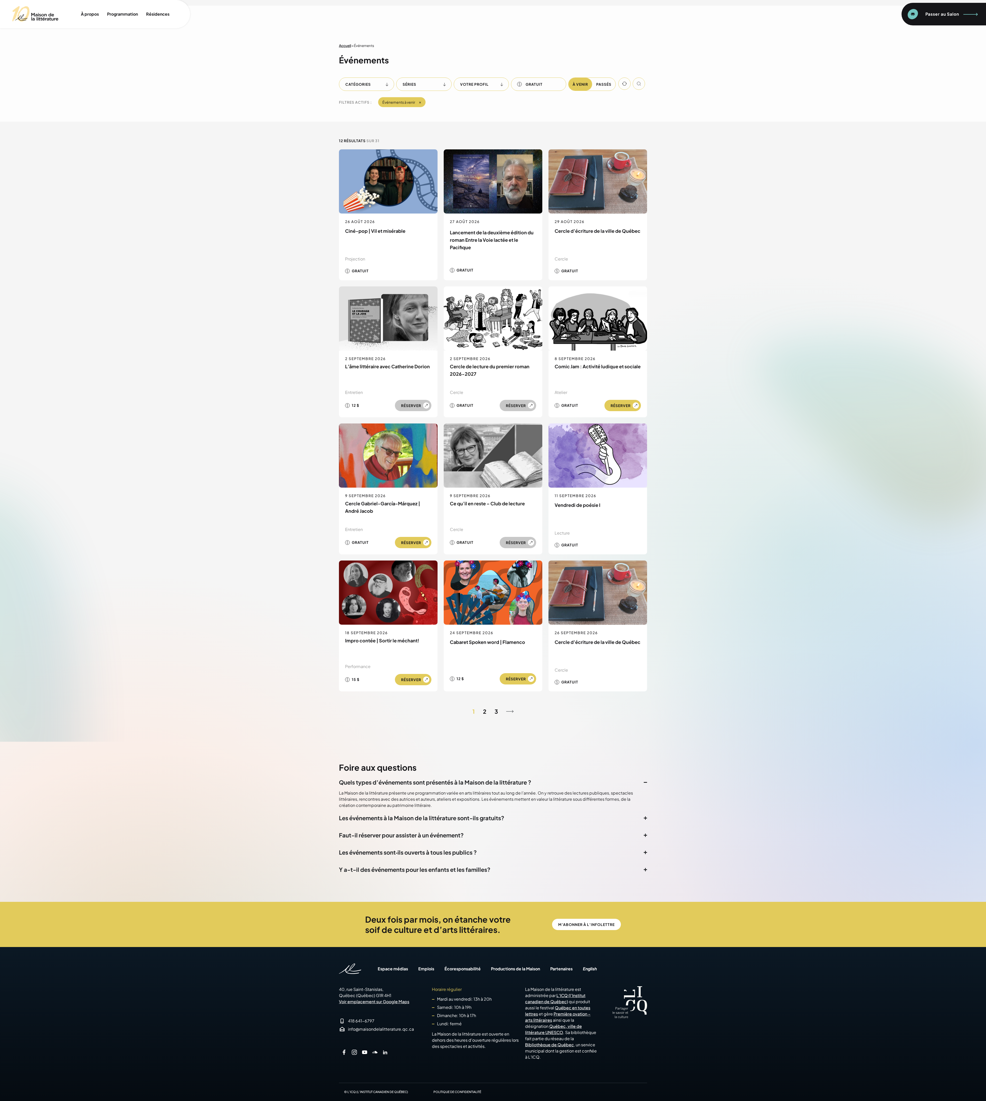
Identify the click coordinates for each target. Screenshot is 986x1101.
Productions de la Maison (515, 968)
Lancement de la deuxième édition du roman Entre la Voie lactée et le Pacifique (492, 239)
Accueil (345, 45)
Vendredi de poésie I (577, 505)
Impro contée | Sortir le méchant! (382, 640)
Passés (603, 84)
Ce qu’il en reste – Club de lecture (487, 503)
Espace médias (393, 968)
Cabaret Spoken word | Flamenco (487, 642)
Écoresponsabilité (462, 968)
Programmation (122, 14)
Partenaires (561, 968)
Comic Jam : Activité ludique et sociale (598, 366)
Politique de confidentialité (457, 1092)
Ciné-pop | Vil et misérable (375, 231)
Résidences (157, 14)
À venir (580, 84)
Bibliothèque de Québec (549, 1044)
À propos (90, 14)
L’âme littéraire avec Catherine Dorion (387, 366)
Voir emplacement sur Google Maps (374, 1001)
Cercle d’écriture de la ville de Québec (597, 231)
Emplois (426, 968)
